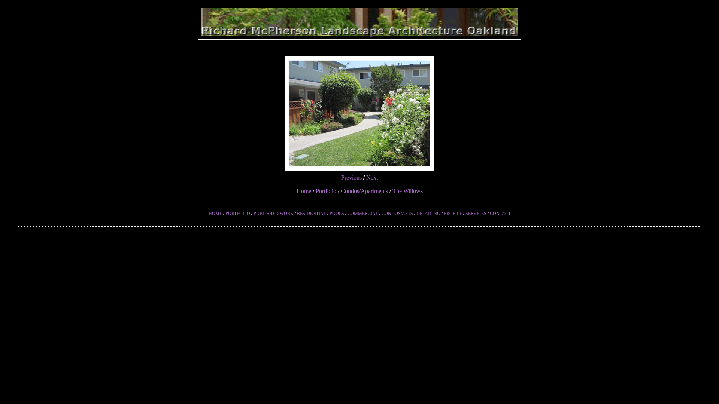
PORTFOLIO (237, 213)
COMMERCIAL (363, 213)
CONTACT (500, 213)
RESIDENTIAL (311, 213)
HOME (215, 213)
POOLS (337, 213)
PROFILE (453, 213)
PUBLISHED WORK (274, 213)
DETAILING (428, 213)
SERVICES (475, 213)
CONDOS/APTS (397, 213)
